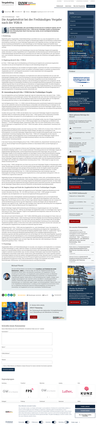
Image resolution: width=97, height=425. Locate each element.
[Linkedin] (8, 295)
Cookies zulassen (85, 406)
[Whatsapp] (6, 295)
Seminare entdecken (74, 187)
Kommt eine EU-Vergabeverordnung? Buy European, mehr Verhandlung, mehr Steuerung (80, 122)
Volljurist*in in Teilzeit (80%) (77, 196)
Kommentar (5, 331)
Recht (17, 16)
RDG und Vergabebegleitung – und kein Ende (80, 133)
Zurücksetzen (90, 37)
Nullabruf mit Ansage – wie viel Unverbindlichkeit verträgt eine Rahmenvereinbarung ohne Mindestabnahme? (77, 144)
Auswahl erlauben (85, 410)
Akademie (59, 1)
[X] (3, 295)
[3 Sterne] (21, 295)
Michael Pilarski (8, 11)
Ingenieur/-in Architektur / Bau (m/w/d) (77, 202)
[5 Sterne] (24, 295)
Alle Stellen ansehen (74, 221)
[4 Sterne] (23, 295)
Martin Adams (72, 247)
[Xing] (11, 295)
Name (3, 347)
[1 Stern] (18, 295)
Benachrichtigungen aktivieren (77, 108)
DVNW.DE (92, 1)
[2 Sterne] (20, 295)
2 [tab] (82, 85)
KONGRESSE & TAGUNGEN (82, 1)
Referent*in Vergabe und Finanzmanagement (76, 214)
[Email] (14, 295)
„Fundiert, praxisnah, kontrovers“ (8, 4)
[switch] (41, 422)
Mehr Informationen (74, 302)
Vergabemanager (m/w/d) (76, 208)
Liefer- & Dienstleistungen (8, 16)
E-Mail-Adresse (6, 353)
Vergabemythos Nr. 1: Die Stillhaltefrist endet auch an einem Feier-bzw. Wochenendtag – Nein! (79, 240)
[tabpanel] (81, 81)
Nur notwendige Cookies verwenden (85, 415)
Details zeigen (74, 422)
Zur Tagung (33, 317)
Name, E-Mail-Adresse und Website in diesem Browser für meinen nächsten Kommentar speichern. (27, 366)
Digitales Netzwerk (69, 1)
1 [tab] (80, 85)
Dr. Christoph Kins (77, 138)
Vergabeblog (8, 2)
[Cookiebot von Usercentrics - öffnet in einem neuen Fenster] (9, 422)
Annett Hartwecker (77, 127)
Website (4, 359)
